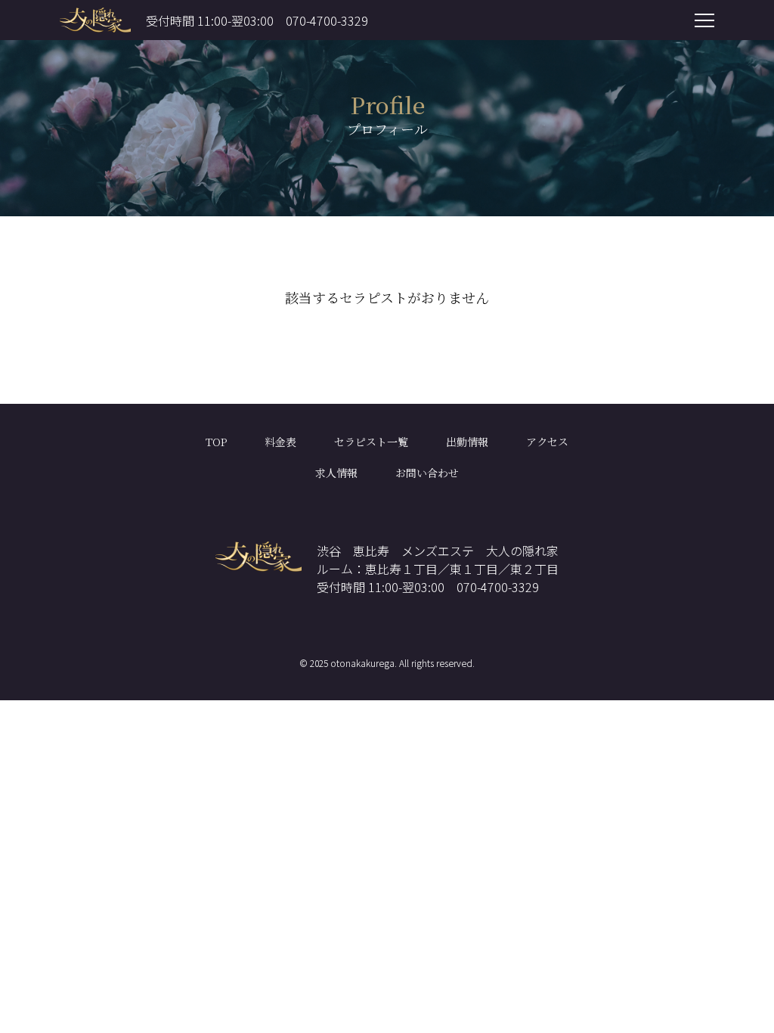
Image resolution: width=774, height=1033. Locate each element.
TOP (216, 441)
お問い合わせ (427, 472)
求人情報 (336, 472)
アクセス (547, 441)
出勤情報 (467, 441)
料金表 (280, 441)
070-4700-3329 (327, 20)
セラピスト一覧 (371, 441)
